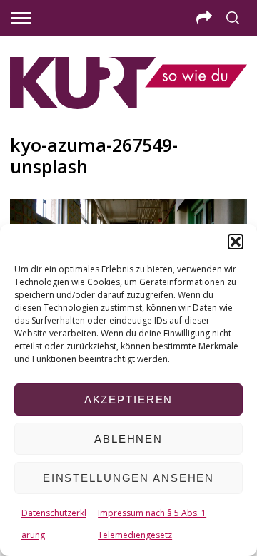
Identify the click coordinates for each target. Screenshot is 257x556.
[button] (235, 242)
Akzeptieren (128, 399)
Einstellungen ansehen (128, 478)
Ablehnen (128, 439)
